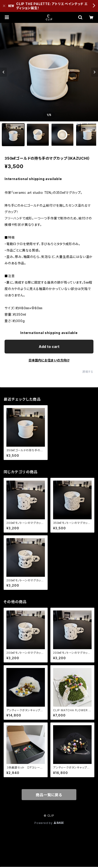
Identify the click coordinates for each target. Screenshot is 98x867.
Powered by (44, 823)
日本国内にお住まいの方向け (49, 360)
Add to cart (49, 346)
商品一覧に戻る (49, 795)
